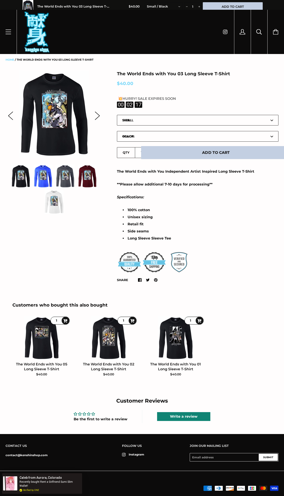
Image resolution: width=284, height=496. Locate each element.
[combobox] (164, 6)
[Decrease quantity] (186, 6)
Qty (126, 152)
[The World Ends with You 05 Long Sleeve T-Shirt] (41, 338)
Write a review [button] (183, 416)
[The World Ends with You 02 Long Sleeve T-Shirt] (108, 338)
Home (10, 59)
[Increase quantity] (199, 6)
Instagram (136, 454)
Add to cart (215, 152)
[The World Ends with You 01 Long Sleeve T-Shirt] (175, 338)
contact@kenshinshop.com (27, 455)
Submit (268, 457)
